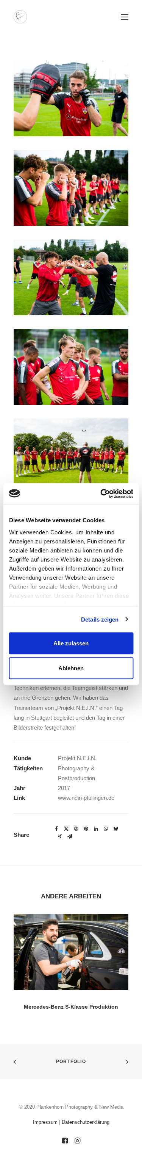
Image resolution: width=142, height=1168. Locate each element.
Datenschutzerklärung (85, 1122)
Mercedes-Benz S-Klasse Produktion (71, 1007)
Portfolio (71, 1061)
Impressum (45, 1122)
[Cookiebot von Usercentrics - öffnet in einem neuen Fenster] (101, 493)
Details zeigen (100, 619)
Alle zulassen (71, 643)
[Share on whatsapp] (105, 829)
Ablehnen (71, 668)
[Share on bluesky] (115, 829)
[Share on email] (69, 836)
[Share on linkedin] (95, 829)
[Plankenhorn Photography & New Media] (20, 16)
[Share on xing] (59, 836)
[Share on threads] (76, 829)
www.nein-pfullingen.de (86, 798)
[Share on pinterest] (86, 829)
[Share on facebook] (56, 829)
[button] (124, 17)
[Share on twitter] (66, 829)
